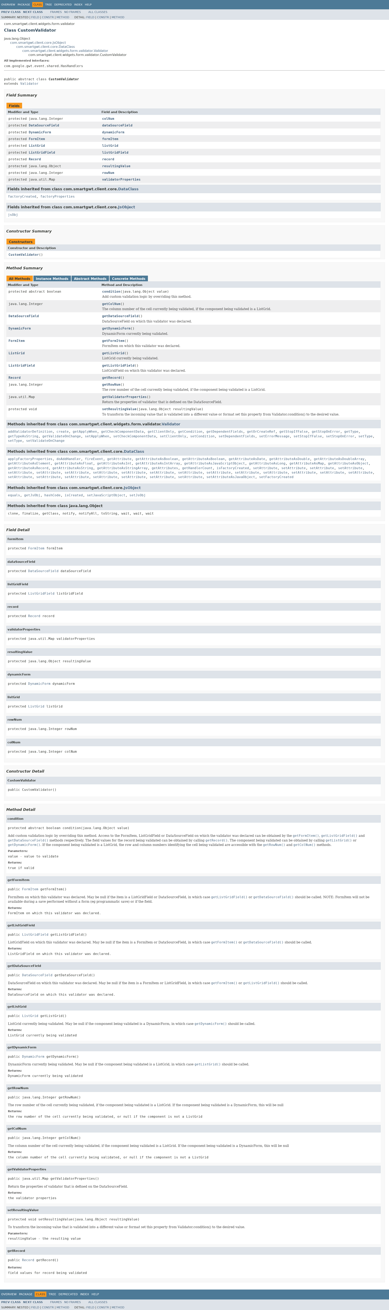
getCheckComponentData (122, 431)
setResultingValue (119, 409)
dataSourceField (117, 125)
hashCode (52, 495)
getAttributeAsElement (29, 463)
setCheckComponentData (134, 436)
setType (365, 436)
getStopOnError (326, 431)
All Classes (97, 12)
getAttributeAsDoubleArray (339, 459)
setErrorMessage (274, 436)
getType (351, 431)
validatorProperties (121, 179)
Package (24, 4)
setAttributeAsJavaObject (230, 477)
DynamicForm (40, 132)
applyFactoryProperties (30, 459)
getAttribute (119, 459)
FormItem (37, 139)
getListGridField (118, 365)
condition (111, 291)
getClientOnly (161, 431)
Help (88, 4)
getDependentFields (224, 431)
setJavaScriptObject (106, 495)
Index (78, 4)
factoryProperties (57, 196)
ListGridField (42, 152)
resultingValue (116, 166)
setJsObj (137, 495)
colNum (108, 119)
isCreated (74, 495)
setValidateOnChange (45, 441)
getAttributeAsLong (267, 463)
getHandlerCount (197, 468)
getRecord (111, 378)
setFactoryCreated (276, 477)
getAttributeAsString (72, 468)
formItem (110, 139)
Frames (56, 12)
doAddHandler (69, 459)
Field (35, 17)
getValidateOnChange (61, 436)
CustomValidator (24, 255)
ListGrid (37, 146)
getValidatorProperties (124, 397)
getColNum (111, 304)
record (108, 159)
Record (35, 159)
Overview (8, 4)
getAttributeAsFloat (74, 463)
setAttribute (265, 468)
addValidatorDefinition (30, 431)
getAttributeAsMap (307, 463)
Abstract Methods (90, 279)
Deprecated (63, 4)
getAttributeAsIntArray (158, 463)
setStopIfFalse (308, 436)
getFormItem (113, 341)
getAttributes (165, 468)
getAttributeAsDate (247, 459)
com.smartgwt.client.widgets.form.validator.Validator (65, 51)
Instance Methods (52, 279)
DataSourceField (44, 125)
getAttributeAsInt (114, 463)
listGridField (115, 152)
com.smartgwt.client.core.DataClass (45, 47)
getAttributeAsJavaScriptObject (214, 463)
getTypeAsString (23, 436)
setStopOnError (340, 436)
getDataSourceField (120, 316)
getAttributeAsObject (348, 463)
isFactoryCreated (233, 468)
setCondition (202, 436)
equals (14, 495)
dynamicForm (113, 132)
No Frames (72, 12)
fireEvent (94, 459)
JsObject (126, 207)
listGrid (110, 146)
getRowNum (111, 384)
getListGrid (113, 353)
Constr (48, 17)
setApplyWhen (97, 436)
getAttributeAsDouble (289, 459)
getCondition (190, 431)
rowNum (108, 173)
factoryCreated (22, 196)
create (63, 431)
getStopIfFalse (293, 431)
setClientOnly (173, 436)
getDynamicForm (116, 328)
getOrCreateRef (261, 431)
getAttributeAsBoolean (157, 459)
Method (63, 17)
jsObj (13, 215)
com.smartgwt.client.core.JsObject (38, 43)
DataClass (128, 189)
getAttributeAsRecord (28, 468)
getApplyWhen (85, 431)
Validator (29, 84)
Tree (48, 4)
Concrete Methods (128, 279)
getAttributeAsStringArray (122, 468)
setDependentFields (237, 436)
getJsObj (32, 495)
